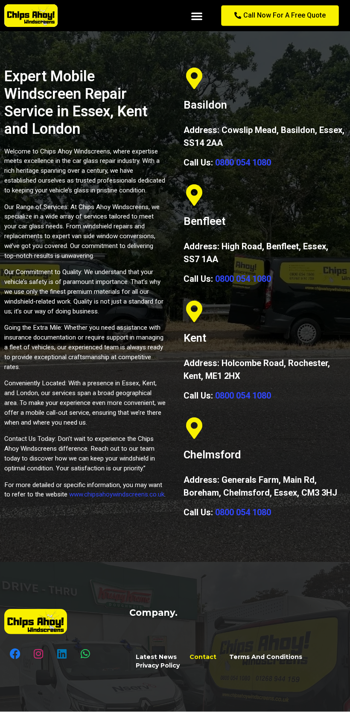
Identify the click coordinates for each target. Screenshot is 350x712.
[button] (197, 16)
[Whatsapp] (85, 653)
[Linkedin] (62, 653)
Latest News (156, 657)
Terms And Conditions (265, 657)
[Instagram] (38, 653)
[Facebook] (15, 653)
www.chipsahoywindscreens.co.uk (116, 494)
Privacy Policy (158, 665)
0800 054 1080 (243, 162)
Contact (203, 657)
